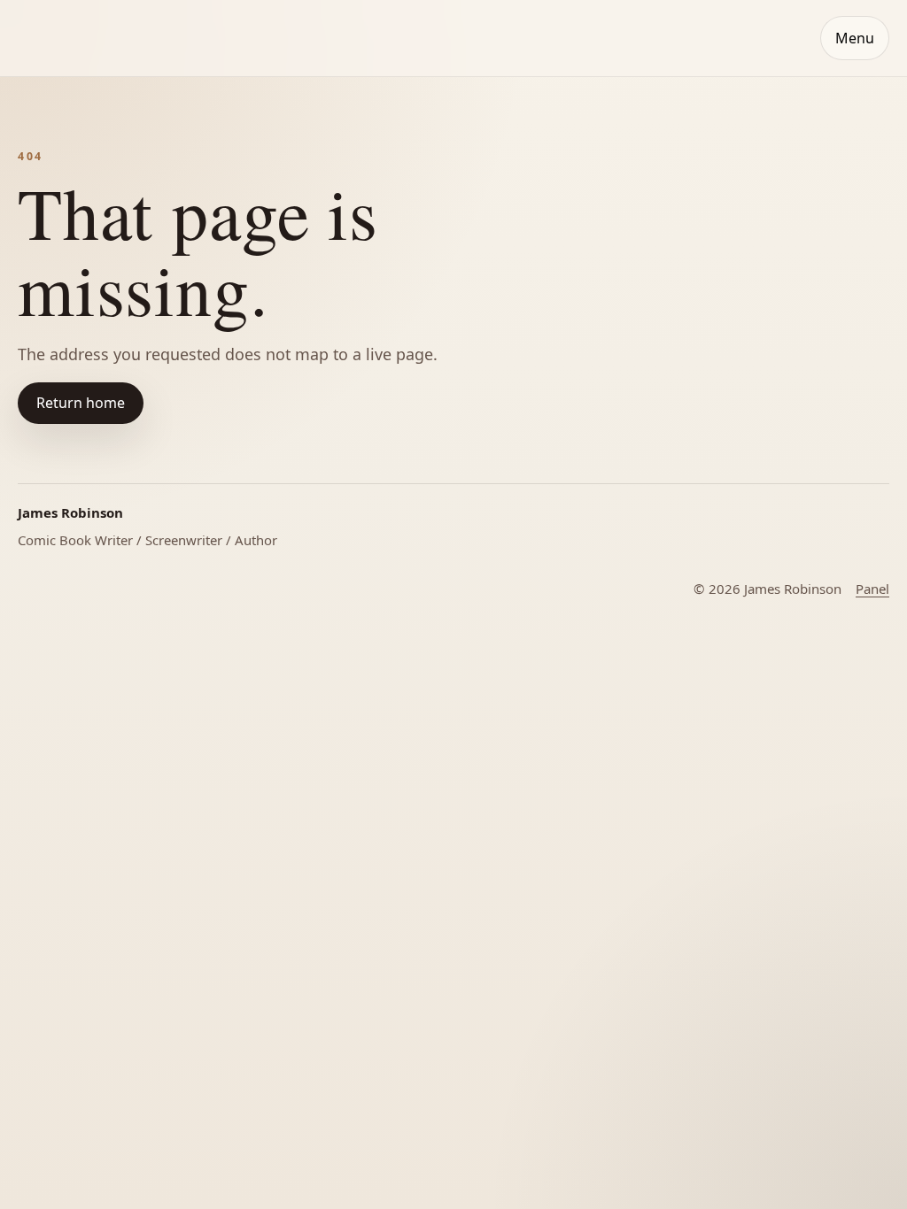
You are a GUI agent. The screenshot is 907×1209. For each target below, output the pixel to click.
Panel (872, 588)
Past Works (92, 371)
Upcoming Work (107, 413)
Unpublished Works (117, 455)
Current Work (99, 329)
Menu (854, 38)
